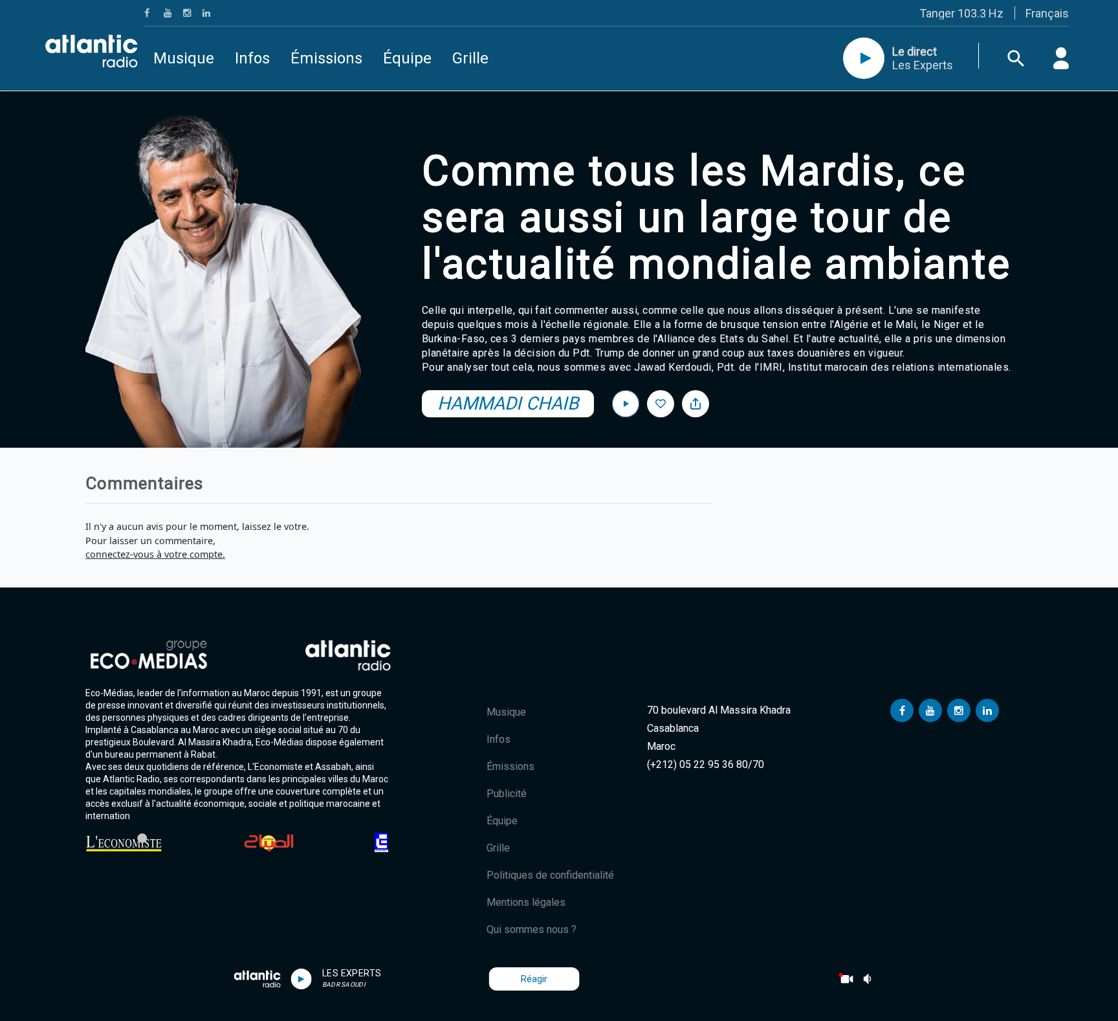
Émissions (326, 58)
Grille (470, 58)
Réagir (534, 979)
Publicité (507, 793)
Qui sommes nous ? (531, 929)
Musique (183, 58)
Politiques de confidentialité (550, 875)
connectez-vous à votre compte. (155, 554)
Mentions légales (526, 902)
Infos (252, 58)
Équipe (407, 58)
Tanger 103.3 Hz (961, 13)
